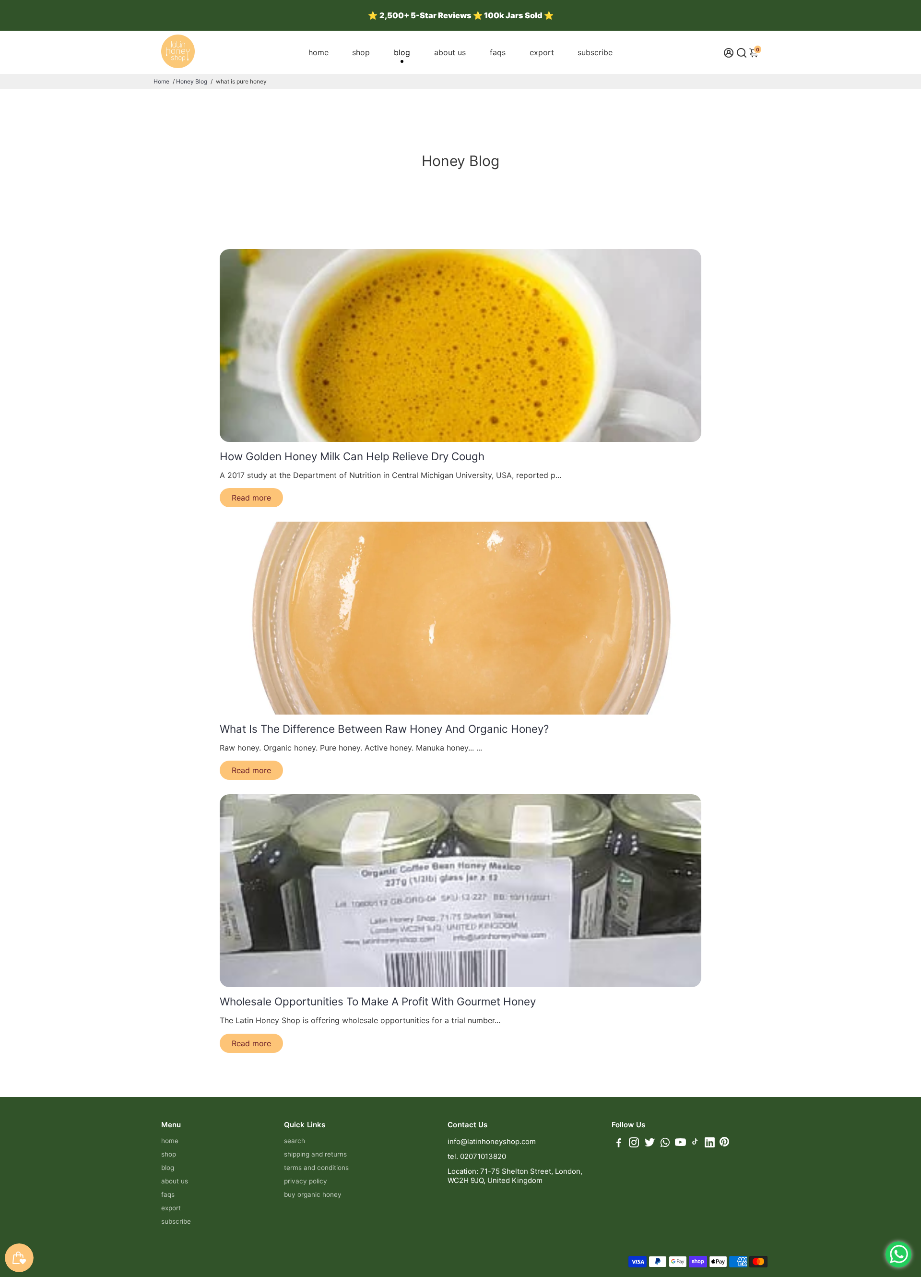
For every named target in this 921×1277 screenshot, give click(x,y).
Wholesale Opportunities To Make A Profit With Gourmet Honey (378, 1001)
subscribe (595, 52)
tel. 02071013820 (477, 1156)
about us (450, 52)
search (294, 1141)
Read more (251, 497)
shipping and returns (315, 1154)
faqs (498, 52)
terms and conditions (316, 1167)
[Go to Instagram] (634, 1143)
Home (161, 81)
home (318, 52)
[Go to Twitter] (650, 1143)
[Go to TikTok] (695, 1143)
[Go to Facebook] (619, 1143)
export (542, 52)
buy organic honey (313, 1194)
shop (361, 52)
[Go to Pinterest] (724, 1143)
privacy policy (305, 1181)
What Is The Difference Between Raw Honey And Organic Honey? (384, 728)
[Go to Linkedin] (710, 1143)
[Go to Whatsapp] (665, 1143)
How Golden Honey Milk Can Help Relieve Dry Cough (352, 456)
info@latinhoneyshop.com (492, 1141)
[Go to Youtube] (680, 1143)
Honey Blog (191, 81)
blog (402, 52)
